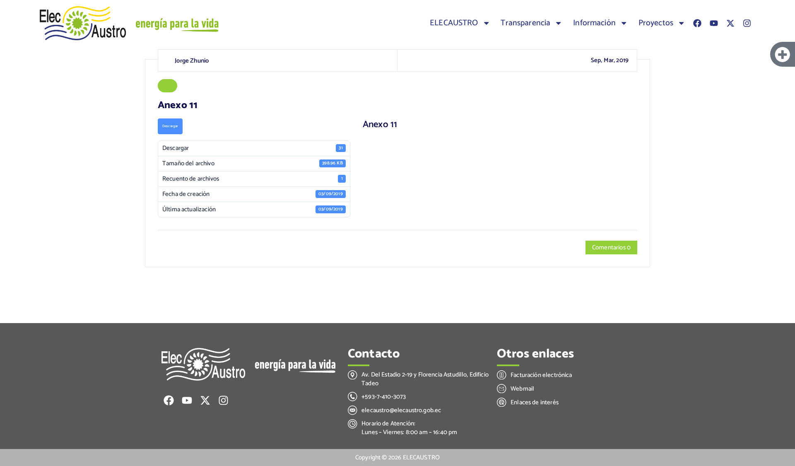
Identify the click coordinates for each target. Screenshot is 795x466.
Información (594, 23)
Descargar (170, 126)
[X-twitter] (730, 23)
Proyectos (655, 23)
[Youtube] (714, 23)
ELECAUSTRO (454, 23)
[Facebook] (697, 23)
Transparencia (525, 23)
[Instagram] (747, 23)
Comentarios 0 (611, 247)
